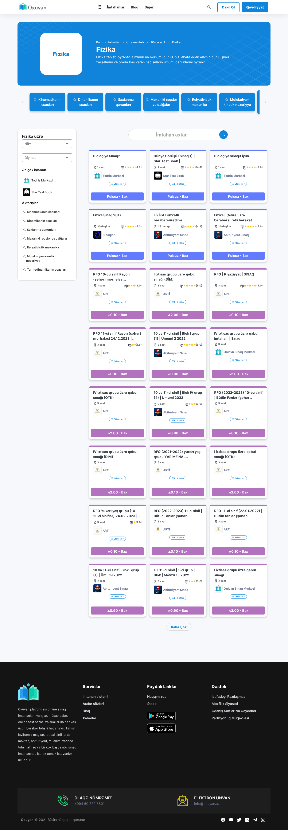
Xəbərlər (89, 718)
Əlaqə (151, 704)
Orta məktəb (135, 42)
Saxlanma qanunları (41, 229)
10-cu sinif (158, 42)
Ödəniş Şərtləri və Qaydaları (234, 711)
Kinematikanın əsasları (43, 212)
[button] (47, 143)
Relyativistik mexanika (42, 247)
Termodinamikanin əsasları (46, 269)
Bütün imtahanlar (107, 42)
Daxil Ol (228, 7)
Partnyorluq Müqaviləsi (230, 718)
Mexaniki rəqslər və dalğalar (46, 238)
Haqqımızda (156, 696)
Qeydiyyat (255, 7)
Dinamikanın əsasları (41, 220)
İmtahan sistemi (95, 696)
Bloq (86, 711)
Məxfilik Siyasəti (225, 704)
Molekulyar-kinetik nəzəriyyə (40, 258)
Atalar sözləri (93, 704)
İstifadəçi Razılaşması (229, 696)
